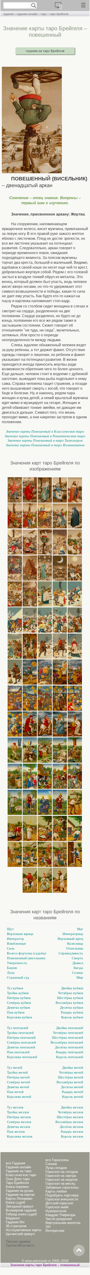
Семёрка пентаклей (21, 1042)
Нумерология (55, 1211)
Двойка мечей (72, 1067)
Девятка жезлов (18, 1127)
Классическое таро (21, 1175)
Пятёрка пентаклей (21, 1037)
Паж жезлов (16, 1131)
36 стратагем (16, 1226)
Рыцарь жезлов (72, 1131)
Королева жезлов (19, 1136)
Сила (10, 948)
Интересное (54, 1230)
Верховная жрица (20, 934)
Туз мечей (14, 1067)
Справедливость (71, 953)
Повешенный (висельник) (26, 958)
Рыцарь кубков (72, 1012)
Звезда (78, 968)
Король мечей (72, 1097)
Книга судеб (15, 1202)
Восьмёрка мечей (70, 1082)
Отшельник (74, 948)
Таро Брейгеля (17, 1183)
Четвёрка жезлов (70, 1112)
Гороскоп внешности (61, 1199)
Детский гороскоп (59, 1203)
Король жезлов (72, 1136)
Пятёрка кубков (18, 998)
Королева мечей (19, 1097)
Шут (10, 929)
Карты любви (56, 1191)
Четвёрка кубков (70, 993)
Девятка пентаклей (21, 1047)
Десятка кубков (71, 1007)
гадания (8, 14)
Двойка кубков (72, 988)
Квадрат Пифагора (60, 1215)
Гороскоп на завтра (60, 1176)
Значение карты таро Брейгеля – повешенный (45, 1265)
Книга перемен (17, 1187)
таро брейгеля (59, 14)
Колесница (75, 943)
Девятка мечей (18, 1087)
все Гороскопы (57, 1160)
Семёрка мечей (18, 1082)
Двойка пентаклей (69, 1028)
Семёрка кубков (19, 1003)
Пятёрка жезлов (19, 1117)
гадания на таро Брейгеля (45, 51)
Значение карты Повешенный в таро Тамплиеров (45, 440)
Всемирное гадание (21, 1210)
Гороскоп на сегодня (61, 1172)
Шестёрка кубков (70, 998)
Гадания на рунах (19, 1191)
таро (43, 14)
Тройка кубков (18, 993)
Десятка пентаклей (69, 1047)
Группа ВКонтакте (20, 1245)
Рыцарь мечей (72, 1092)
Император (15, 939)
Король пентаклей (69, 1057)
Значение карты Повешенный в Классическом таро (45, 431)
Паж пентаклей (18, 1052)
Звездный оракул (19, 1206)
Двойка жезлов (72, 1107)
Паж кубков (15, 1012)
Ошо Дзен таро (18, 1179)
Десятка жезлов (71, 1127)
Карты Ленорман (19, 1198)
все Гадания (15, 1163)
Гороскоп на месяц (60, 1183)
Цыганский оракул (20, 1234)
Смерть (77, 958)
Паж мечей (15, 1092)
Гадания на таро (18, 1171)
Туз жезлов (15, 1107)
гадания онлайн (27, 14)
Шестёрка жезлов (70, 1117)
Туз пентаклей (17, 1028)
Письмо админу (18, 1241)
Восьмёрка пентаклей (67, 1042)
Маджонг (13, 1218)
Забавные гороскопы (62, 1187)
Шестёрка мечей (70, 1077)
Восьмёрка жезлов (69, 1122)
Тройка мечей (17, 1072)
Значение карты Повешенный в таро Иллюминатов (45, 445)
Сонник (51, 1164)
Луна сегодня (56, 1168)
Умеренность (17, 963)
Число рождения (58, 1219)
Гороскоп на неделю (61, 1179)
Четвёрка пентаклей (68, 1033)
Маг (80, 929)
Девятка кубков (18, 1007)
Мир (79, 977)
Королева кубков (19, 1017)
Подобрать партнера (61, 1195)
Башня (12, 968)
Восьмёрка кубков (69, 1003)
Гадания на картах (20, 1194)
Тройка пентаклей (20, 1033)
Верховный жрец (70, 939)
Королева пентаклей (22, 1057)
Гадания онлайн (18, 1167)
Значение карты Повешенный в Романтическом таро (45, 436)
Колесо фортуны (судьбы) (26, 953)
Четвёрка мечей (71, 1072)
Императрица (73, 934)
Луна (11, 972)
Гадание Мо (15, 1222)
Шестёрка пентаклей (67, 1037)
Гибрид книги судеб (21, 1214)
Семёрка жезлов (19, 1122)
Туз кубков (15, 988)
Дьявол (77, 963)
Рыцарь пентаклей (69, 1052)
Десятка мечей (72, 1087)
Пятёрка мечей (18, 1077)
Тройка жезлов (18, 1112)
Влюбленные (16, 943)
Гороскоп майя (57, 1207)
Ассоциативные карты (23, 1230)
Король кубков (72, 1017)
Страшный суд (18, 977)
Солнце (77, 972)
